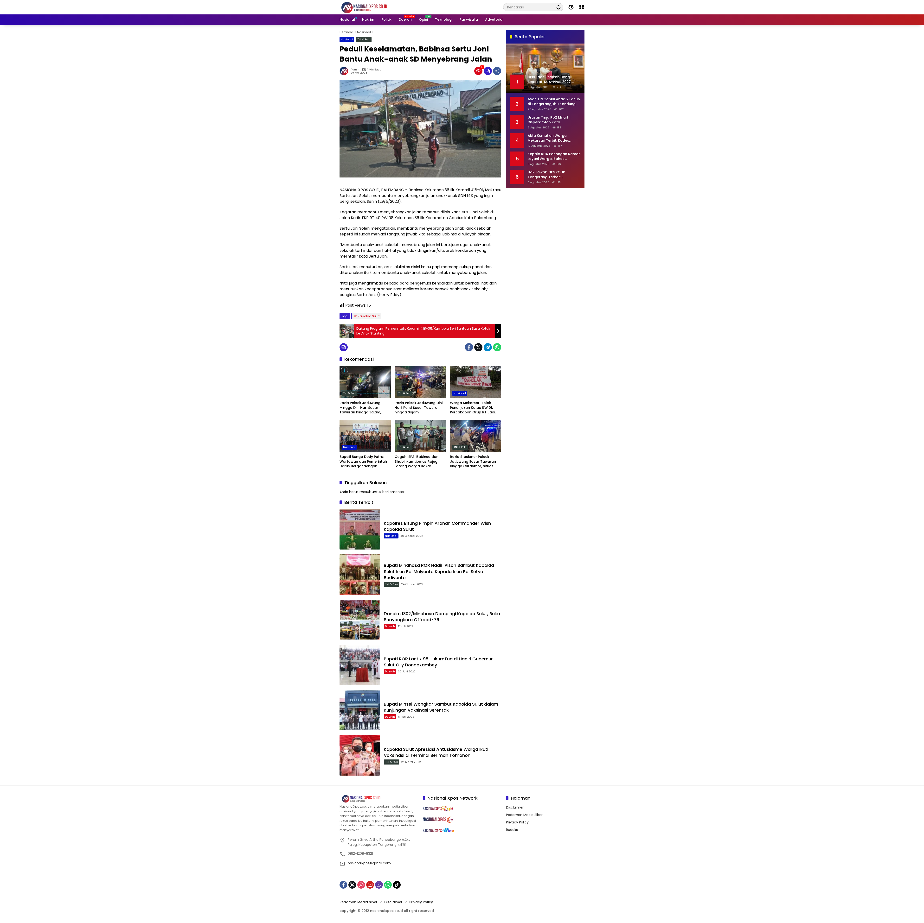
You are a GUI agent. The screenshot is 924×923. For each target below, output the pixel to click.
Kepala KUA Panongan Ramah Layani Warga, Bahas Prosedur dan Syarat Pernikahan (554, 156)
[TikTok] (397, 885)
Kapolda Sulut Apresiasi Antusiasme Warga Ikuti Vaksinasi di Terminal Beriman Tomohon (436, 752)
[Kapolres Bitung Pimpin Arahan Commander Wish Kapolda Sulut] (360, 529)
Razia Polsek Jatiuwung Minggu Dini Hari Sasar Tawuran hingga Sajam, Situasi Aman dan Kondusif (363, 408)
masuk (365, 491)
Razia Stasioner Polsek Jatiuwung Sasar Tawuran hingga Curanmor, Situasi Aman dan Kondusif (473, 462)
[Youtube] (370, 885)
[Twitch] (379, 885)
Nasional (347, 39)
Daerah (390, 626)
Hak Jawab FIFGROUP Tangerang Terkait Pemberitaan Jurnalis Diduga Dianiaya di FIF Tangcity (553, 174)
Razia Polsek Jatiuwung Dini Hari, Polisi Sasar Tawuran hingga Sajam (419, 408)
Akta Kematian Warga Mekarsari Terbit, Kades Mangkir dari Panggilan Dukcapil (548, 138)
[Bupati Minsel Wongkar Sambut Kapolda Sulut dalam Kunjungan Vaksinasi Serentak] (360, 710)
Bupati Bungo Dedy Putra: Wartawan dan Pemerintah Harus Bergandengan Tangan (363, 462)
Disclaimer (515, 807)
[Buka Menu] (581, 7)
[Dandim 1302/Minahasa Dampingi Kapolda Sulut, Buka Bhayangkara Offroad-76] (360, 620)
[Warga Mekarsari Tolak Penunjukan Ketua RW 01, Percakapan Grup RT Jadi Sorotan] (475, 382)
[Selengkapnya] (379, 799)
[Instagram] (361, 885)
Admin (355, 69)
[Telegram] (488, 347)
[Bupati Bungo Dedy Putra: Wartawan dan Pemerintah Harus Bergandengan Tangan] (365, 436)
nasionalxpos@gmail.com (369, 863)
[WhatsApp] (497, 347)
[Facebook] (469, 347)
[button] (558, 7)
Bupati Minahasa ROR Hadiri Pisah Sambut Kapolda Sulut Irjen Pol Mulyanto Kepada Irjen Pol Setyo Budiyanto (439, 571)
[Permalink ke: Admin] (345, 71)
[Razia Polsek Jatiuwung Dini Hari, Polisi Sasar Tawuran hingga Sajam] (420, 382)
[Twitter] (478, 347)
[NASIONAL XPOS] (370, 7)
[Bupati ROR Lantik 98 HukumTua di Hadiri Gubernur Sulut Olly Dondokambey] (360, 665)
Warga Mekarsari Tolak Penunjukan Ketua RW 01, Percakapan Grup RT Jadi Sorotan (472, 408)
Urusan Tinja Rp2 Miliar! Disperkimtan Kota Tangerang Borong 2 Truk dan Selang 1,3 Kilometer (550, 120)
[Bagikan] (497, 71)
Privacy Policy (517, 822)
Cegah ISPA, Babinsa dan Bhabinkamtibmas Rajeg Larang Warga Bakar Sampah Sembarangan (416, 462)
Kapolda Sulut (368, 316)
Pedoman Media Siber (524, 814)
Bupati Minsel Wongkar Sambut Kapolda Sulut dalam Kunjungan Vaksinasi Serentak (441, 707)
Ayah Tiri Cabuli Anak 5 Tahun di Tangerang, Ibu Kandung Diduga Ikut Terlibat (554, 101)
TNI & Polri (363, 39)
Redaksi (512, 829)
